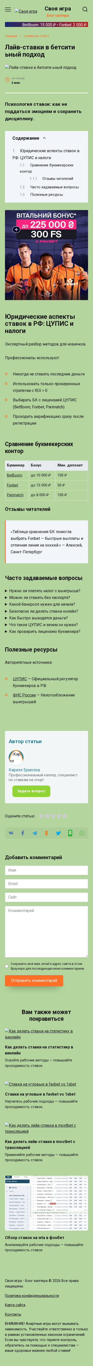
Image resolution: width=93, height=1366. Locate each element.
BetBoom (14, 475)
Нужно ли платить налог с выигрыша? (44, 590)
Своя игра (58, 8)
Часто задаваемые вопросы (54, 187)
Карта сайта (15, 1305)
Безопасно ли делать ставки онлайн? (43, 611)
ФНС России (24, 695)
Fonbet (12, 485)
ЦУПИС (20, 679)
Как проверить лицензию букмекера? (44, 631)
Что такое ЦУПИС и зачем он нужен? (43, 624)
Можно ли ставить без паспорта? (39, 597)
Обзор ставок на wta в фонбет (34, 1237)
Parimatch (15, 495)
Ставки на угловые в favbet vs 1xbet (40, 1094)
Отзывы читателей (57, 179)
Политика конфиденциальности (32, 1296)
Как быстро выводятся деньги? (38, 618)
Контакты (13, 1314)
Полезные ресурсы (46, 194)
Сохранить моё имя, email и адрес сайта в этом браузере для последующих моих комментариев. (48, 966)
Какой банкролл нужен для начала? (42, 604)
